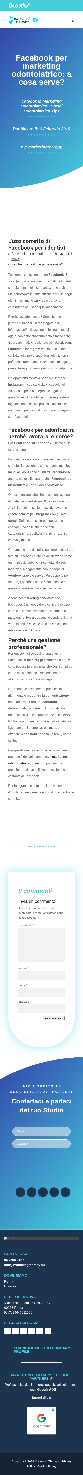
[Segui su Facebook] (20, 1192)
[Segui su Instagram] (31, 1192)
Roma (8, 1281)
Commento (26, 925)
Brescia (10, 1286)
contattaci (42, 813)
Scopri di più (41, 1397)
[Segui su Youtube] (54, 1192)
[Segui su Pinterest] (65, 1192)
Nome (23, 968)
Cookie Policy (46, 1466)
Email (22, 985)
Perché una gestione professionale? (37, 264)
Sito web (23, 1001)
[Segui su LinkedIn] (43, 1192)
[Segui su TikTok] (23, 1331)
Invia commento (53, 1018)
